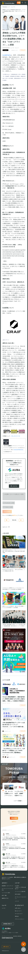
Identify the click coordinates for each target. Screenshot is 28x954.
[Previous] (3, 790)
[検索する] (22, 2)
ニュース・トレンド (14, 47)
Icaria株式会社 (6, 55)
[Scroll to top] (23, 949)
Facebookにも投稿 (9, 503)
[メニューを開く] (26, 2)
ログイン (14, 515)
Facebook (16, 449)
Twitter (19, 449)
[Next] (25, 790)
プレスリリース (15, 436)
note (22, 449)
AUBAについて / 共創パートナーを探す (10, 932)
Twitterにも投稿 (9, 507)
